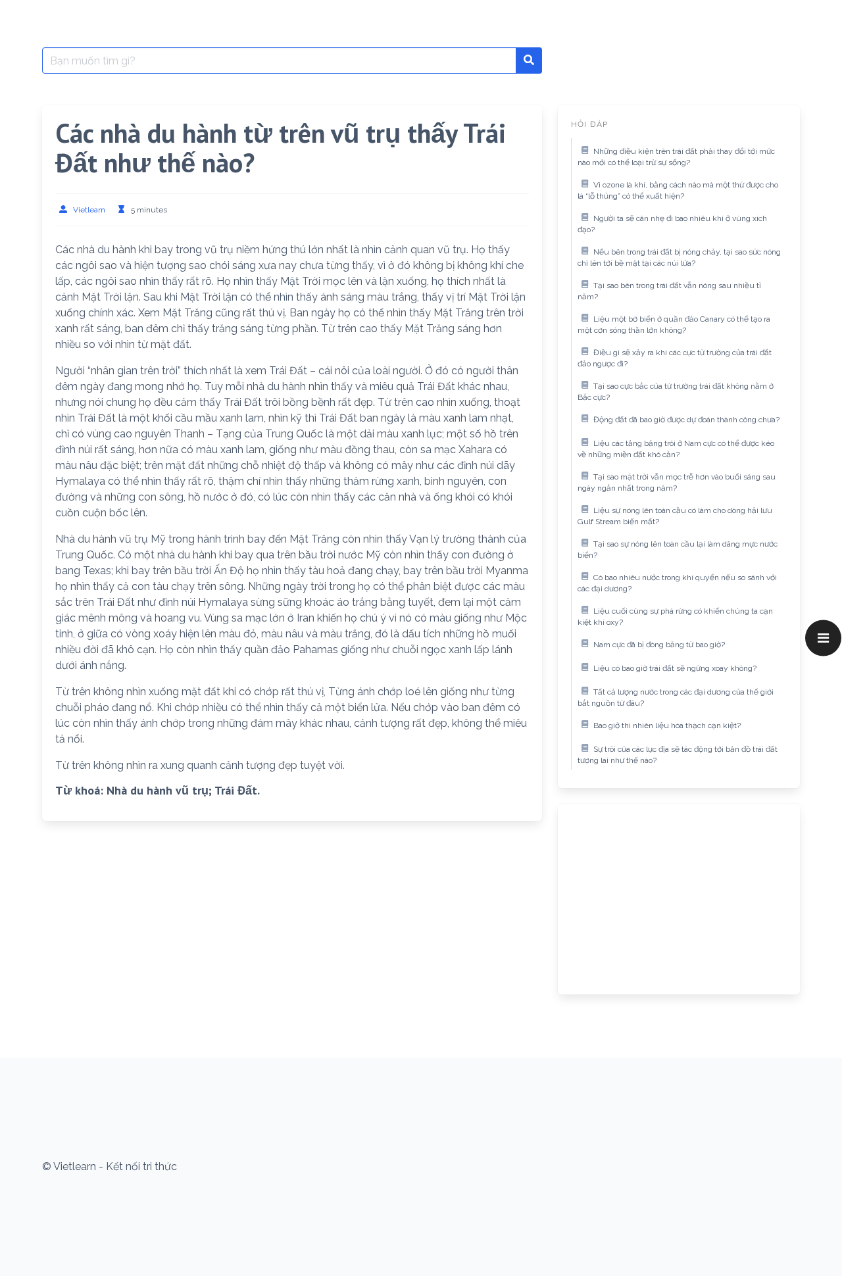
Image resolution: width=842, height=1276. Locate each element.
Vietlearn (89, 209)
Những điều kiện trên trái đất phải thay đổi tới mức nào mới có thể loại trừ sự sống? (676, 157)
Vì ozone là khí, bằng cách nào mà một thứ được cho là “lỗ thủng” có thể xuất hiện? (678, 190)
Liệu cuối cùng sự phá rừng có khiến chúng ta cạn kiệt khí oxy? (675, 616)
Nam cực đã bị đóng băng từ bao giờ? (659, 644)
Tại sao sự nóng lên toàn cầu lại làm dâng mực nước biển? (678, 549)
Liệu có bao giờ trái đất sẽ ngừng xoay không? (674, 668)
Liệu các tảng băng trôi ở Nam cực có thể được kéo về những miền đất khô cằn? (676, 449)
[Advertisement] (679, 899)
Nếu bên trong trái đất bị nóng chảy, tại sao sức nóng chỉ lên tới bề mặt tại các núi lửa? (679, 257)
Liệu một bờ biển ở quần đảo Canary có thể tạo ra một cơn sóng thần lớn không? (674, 324)
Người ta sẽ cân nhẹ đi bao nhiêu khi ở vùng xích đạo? (672, 224)
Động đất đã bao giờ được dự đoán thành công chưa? (686, 419)
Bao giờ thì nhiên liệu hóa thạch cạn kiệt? (667, 725)
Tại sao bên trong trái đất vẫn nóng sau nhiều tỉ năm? (669, 291)
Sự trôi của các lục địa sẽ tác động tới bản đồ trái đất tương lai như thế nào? (678, 755)
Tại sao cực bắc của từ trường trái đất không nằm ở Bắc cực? (676, 392)
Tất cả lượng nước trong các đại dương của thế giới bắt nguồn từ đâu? (676, 697)
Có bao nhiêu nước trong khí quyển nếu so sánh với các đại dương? (677, 583)
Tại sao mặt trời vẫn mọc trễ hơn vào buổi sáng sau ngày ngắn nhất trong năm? (677, 482)
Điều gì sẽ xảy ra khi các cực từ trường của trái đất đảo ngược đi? (675, 358)
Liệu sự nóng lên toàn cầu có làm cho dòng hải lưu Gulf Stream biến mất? (675, 516)
